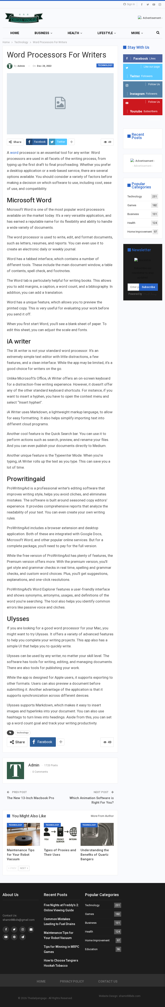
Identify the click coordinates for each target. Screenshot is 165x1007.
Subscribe (148, 287)
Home (14, 33)
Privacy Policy (72, 981)
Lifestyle (105, 33)
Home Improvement (139, 231)
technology (22, 732)
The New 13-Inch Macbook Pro (30, 798)
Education (91, 949)
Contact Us (108, 981)
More (135, 33)
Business (42, 33)
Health (73, 33)
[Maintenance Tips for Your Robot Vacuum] (23, 834)
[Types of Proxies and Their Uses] (60, 834)
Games (131, 205)
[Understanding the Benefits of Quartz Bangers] (97, 834)
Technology (105, 65)
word (14, 152)
